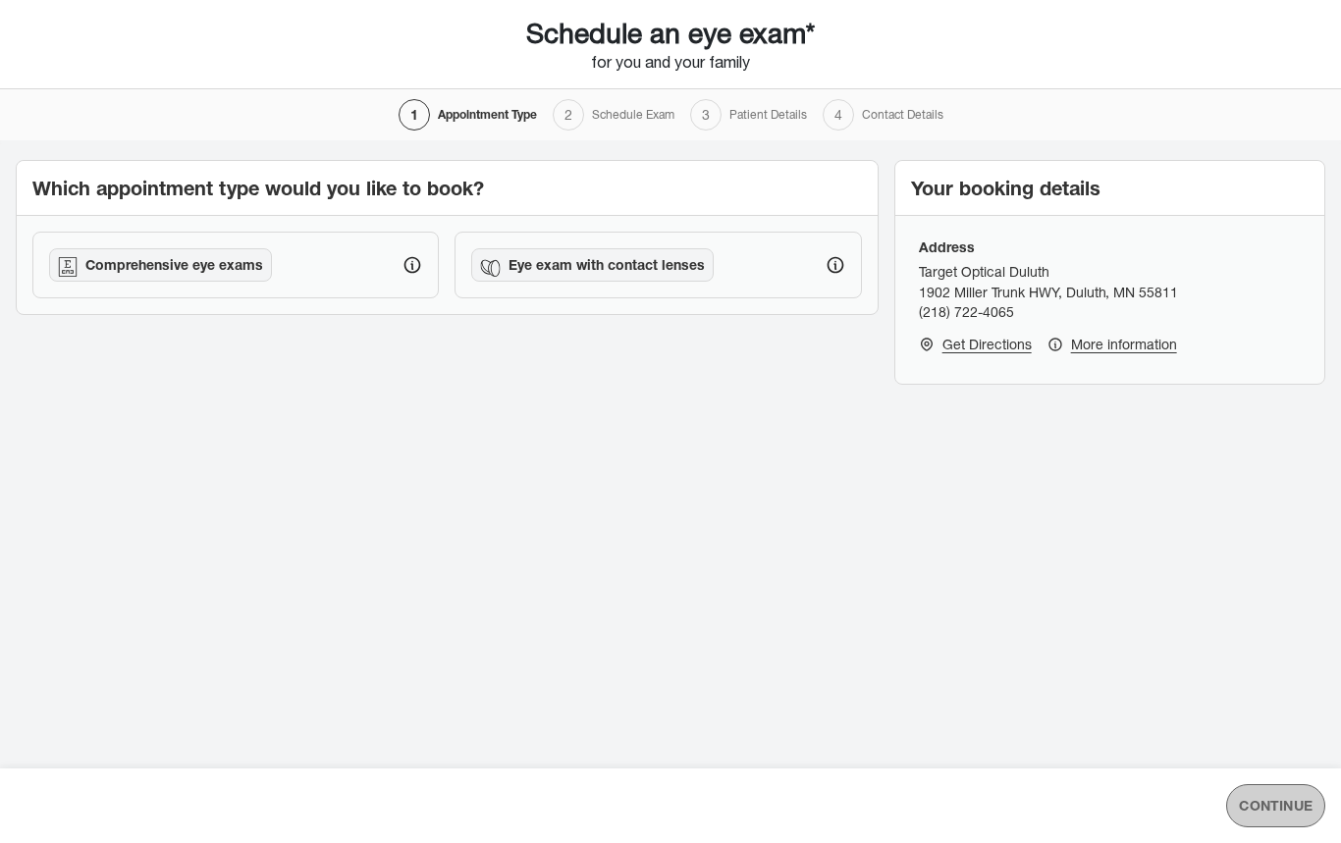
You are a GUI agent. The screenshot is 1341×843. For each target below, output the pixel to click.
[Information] (412, 265)
